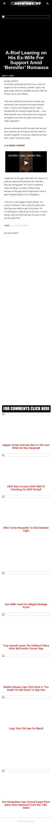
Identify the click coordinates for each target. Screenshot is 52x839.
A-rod (14, 225)
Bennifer (23, 225)
